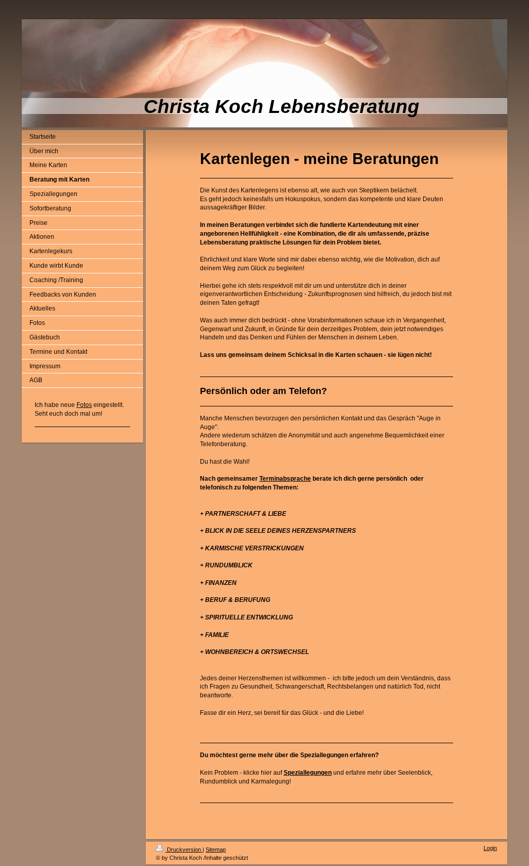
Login (490, 848)
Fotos (84, 405)
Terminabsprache (285, 478)
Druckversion (184, 849)
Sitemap (216, 849)
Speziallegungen (308, 772)
